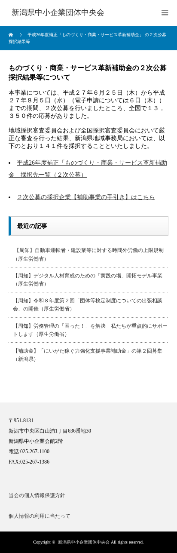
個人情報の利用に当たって (39, 516)
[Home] (12, 34)
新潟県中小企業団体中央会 (84, 542)
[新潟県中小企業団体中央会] (58, 13)
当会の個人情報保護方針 (37, 495)
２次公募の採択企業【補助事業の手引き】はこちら (86, 197)
